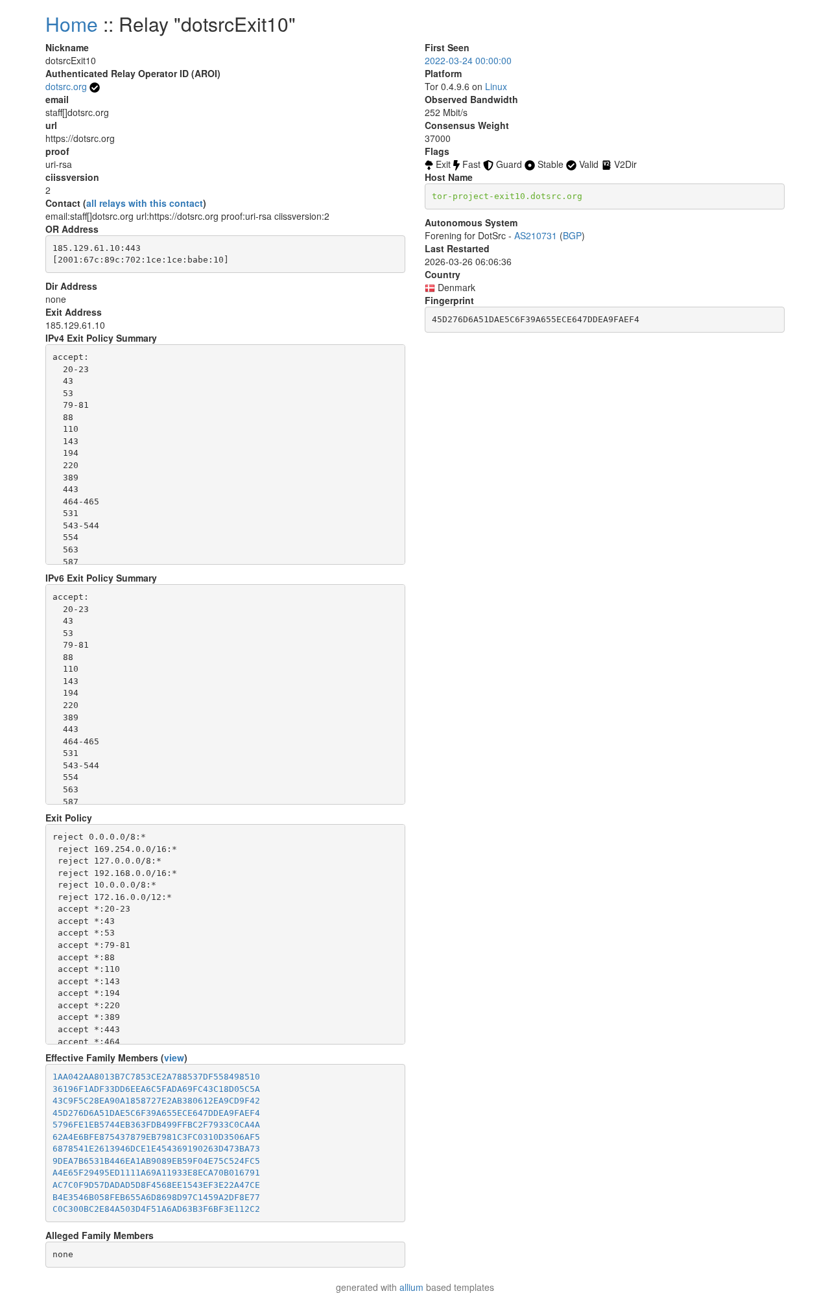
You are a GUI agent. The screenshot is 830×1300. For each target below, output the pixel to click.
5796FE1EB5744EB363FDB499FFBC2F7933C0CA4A (156, 1124)
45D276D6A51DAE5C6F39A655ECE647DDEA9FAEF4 (156, 1113)
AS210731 (535, 235)
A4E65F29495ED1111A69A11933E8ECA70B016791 (156, 1172)
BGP (572, 235)
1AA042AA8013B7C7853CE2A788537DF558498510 (156, 1076)
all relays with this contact (144, 202)
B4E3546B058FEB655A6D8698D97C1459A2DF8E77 (156, 1197)
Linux (496, 86)
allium (411, 1287)
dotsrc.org (66, 86)
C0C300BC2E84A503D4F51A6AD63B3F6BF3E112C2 (156, 1209)
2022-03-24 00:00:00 (468, 60)
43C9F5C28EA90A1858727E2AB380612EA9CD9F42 (156, 1100)
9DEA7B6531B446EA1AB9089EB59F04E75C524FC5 (156, 1161)
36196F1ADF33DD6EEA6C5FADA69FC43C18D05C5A (156, 1089)
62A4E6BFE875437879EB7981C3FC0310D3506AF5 (156, 1137)
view (174, 1057)
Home (71, 24)
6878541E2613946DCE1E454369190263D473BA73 (156, 1148)
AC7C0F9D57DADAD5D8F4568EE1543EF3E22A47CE (156, 1185)
